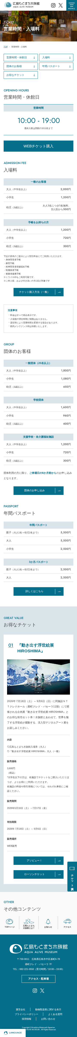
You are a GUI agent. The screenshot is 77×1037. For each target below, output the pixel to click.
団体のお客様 (14, 66)
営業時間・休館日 (16, 57)
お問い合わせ (48, 1019)
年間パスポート (51, 66)
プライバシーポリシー (26, 1014)
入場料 (46, 57)
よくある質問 (55, 1014)
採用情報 (26, 1019)
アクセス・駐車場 (38, 978)
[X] (61, 5)
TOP (6, 47)
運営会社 (20, 1009)
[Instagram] (53, 5)
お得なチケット (15, 74)
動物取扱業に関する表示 (48, 1009)
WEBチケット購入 (38, 146)
